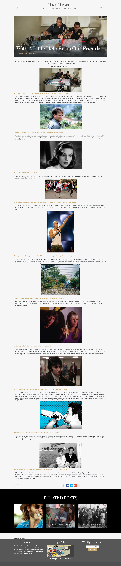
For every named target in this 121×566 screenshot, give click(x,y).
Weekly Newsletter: (92, 542)
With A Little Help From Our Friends (25, 44)
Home (44, 8)
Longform (50, 8)
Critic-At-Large (67, 8)
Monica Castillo (24, 53)
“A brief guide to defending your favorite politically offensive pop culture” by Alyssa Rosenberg (43, 256)
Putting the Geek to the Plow (60, 559)
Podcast (76, 8)
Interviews (58, 8)
